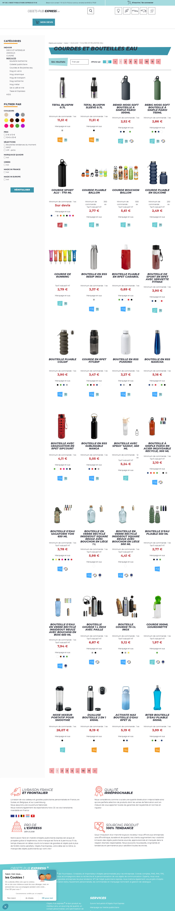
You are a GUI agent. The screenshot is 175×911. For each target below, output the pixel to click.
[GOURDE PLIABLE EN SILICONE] (157, 174)
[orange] (22, 120)
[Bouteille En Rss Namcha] (157, 343)
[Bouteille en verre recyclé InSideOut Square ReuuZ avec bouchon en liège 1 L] (94, 520)
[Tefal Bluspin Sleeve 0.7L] (94, 89)
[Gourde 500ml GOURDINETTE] (157, 611)
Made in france (12, 169)
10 (147, 62)
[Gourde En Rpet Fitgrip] (94, 343)
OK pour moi (47, 898)
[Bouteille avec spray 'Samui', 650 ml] (126, 429)
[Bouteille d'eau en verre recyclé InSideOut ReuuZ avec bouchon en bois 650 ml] (62, 611)
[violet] (22, 125)
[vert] (17, 125)
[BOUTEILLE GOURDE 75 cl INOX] (126, 611)
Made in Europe (12, 177)
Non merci (11, 898)
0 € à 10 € (10, 135)
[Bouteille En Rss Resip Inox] (94, 258)
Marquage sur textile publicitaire (104, 907)
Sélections (10, 142)
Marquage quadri (13, 155)
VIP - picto (11, 150)
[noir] (17, 120)
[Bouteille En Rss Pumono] (126, 343)
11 (152, 62)
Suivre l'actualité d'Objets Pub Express (107, 903)
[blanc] (11, 114)
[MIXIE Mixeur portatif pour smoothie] (62, 699)
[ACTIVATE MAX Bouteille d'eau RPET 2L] (126, 699)
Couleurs (9, 111)
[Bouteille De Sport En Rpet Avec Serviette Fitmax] (157, 258)
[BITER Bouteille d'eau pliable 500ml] (157, 699)
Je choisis (29, 898)
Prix (6, 132)
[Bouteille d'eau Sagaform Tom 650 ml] (62, 520)
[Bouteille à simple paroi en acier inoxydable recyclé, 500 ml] (157, 429)
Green (7, 162)
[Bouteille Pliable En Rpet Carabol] (126, 258)
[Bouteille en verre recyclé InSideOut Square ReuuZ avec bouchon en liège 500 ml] (126, 520)
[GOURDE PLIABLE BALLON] (94, 174)
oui (7, 157)
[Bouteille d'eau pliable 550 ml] (157, 520)
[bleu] (17, 114)
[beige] (6, 114)
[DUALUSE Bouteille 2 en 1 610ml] (94, 699)
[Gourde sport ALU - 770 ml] (62, 174)
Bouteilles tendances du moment (21, 145)
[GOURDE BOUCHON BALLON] (126, 174)
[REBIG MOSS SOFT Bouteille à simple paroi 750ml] (157, 89)
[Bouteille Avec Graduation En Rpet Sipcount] (62, 429)
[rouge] (11, 125)
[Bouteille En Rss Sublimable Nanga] (94, 429)
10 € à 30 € (11, 137)
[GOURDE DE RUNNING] (62, 258)
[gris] (22, 114)
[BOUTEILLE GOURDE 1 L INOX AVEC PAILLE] (94, 611)
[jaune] (6, 120)
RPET (8, 147)
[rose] (6, 125)
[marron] (11, 120)
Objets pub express (55, 43)
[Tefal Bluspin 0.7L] (62, 89)
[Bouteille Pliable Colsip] (62, 343)
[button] (5, 907)
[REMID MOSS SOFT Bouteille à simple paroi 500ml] (126, 89)
